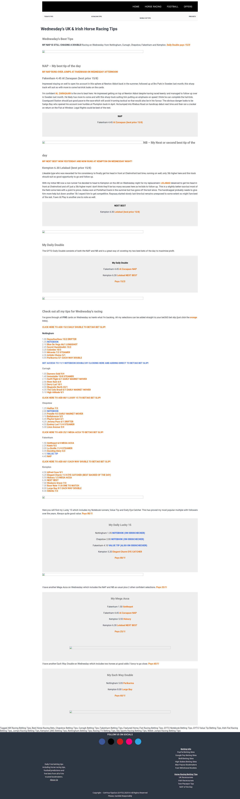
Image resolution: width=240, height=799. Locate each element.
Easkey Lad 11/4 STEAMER (60, 424)
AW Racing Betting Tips (19, 728)
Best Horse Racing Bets (43, 728)
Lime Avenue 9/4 (55, 427)
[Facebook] (102, 741)
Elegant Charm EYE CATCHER (127, 551)
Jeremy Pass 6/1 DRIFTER (60, 421)
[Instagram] (129, 741)
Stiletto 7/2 (52, 491)
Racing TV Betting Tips (104, 730)
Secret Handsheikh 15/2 (59, 347)
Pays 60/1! (153, 663)
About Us (54, 780)
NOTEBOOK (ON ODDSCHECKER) (128, 533)
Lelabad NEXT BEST (127, 275)
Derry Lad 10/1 (54, 384)
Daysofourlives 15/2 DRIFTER (61, 339)
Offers (188, 6)
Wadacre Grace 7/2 (56, 483)
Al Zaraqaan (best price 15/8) (128, 122)
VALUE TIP (52, 453)
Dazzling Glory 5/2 (56, 451)
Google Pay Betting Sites (186, 755)
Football (172, 6)
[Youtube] (120, 741)
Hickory (127, 619)
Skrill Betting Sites (186, 758)
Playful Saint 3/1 (55, 419)
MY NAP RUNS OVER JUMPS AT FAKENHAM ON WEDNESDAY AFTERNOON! (80, 72)
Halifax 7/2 (52, 408)
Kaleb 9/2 (52, 445)
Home (136, 6)
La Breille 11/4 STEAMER (59, 448)
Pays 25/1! (161, 587)
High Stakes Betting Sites (186, 762)
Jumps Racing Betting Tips (26, 730)
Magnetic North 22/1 (57, 387)
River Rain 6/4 (54, 381)
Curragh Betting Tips (89, 728)
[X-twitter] (111, 741)
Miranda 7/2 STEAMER (58, 352)
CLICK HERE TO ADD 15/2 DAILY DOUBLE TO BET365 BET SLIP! (73, 327)
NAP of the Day (185, 787)
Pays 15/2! (120, 281)
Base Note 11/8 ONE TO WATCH (63, 485)
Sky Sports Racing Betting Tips (131, 730)
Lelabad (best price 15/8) (127, 212)
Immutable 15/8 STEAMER (60, 376)
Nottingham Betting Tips (80, 730)
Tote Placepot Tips (186, 784)
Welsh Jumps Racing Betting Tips (164, 730)
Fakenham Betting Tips (111, 728)
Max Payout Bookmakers (186, 765)
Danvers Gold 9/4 (55, 373)
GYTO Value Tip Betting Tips (207, 728)
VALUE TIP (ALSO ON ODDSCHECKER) (128, 545)
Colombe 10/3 (54, 349)
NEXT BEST (53, 480)
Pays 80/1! (120, 557)
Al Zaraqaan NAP (128, 269)
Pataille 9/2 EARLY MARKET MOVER (65, 413)
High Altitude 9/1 (55, 392)
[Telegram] (138, 741)
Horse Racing (153, 6)
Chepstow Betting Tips (67, 728)
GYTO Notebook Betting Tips (178, 728)
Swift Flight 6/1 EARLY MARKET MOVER (67, 379)
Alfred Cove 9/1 (55, 472)
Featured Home (130, 728)
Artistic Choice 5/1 (56, 355)
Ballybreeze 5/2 (55, 416)
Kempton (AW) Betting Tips (53, 730)
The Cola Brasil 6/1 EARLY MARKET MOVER (69, 389)
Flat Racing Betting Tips (151, 728)
